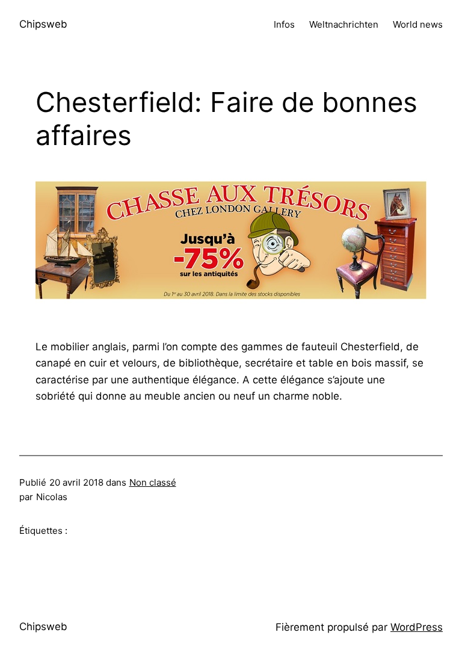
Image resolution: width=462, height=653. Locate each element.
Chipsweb (43, 24)
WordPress (416, 627)
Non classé (152, 482)
